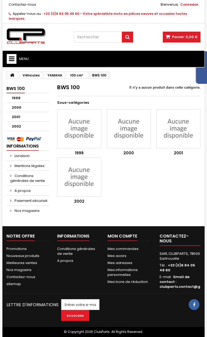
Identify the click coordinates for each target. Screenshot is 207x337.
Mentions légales (29, 165)
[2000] (129, 128)
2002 (16, 126)
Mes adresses (120, 262)
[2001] (178, 128)
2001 (16, 116)
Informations (22, 146)
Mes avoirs (117, 255)
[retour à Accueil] (12, 75)
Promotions (16, 248)
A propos (22, 190)
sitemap (13, 283)
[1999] (79, 128)
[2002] (79, 177)
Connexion (189, 4)
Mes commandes (123, 248)
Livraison (22, 155)
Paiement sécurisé (30, 200)
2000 (16, 107)
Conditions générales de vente (27, 178)
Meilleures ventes (21, 262)
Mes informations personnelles (123, 272)
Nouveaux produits (22, 255)
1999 (16, 98)
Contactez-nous (22, 4)
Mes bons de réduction (128, 281)
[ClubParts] (36, 36)
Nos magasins (27, 210)
